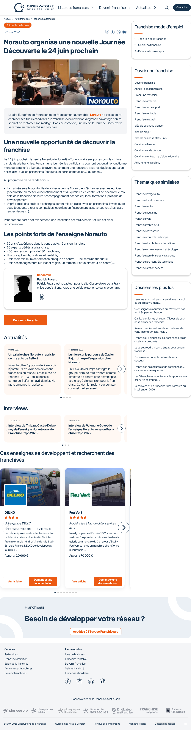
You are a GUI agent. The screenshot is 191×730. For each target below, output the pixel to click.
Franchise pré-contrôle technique (153, 261)
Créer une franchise (146, 94)
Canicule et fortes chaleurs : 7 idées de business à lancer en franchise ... (159, 320)
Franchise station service (148, 267)
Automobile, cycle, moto (18, 25)
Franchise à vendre (145, 101)
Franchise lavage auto (147, 194)
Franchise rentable (145, 113)
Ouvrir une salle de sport (148, 150)
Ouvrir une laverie (144, 144)
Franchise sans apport (147, 107)
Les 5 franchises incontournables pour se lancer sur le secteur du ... (160, 378)
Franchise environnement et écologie (156, 249)
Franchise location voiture (149, 200)
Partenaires (11, 654)
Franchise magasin (145, 119)
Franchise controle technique (151, 237)
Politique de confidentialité (107, 723)
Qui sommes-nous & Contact (70, 723)
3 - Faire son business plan (149, 51)
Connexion (181, 7)
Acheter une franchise (147, 162)
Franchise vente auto (146, 224)
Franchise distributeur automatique (154, 243)
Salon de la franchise (16, 663)
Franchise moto (143, 206)
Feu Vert (75, 512)
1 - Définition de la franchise (150, 38)
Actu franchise (22, 18)
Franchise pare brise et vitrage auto (154, 255)
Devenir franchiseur (15, 673)
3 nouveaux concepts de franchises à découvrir (155, 359)
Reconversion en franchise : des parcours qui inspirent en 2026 (160, 387)
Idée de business (75, 654)
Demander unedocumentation (43, 581)
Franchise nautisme (145, 212)
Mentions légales (137, 723)
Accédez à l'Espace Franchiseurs (95, 631)
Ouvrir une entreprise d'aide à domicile (156, 156)
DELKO (10, 512)
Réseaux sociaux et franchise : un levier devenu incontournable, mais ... (159, 330)
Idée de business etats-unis (150, 138)
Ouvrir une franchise (153, 70)
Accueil (7, 18)
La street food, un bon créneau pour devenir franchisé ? (159, 349)
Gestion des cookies (165, 723)
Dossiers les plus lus (154, 287)
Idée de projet (142, 131)
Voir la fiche (15, 581)
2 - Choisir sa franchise (147, 44)
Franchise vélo (142, 218)
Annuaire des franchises (148, 88)
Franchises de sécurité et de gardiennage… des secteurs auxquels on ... (159, 368)
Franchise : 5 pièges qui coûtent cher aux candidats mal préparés (160, 339)
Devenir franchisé (144, 82)
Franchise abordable (77, 673)
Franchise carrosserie (146, 230)
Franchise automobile (44, 18)
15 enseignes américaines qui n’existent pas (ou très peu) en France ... (159, 310)
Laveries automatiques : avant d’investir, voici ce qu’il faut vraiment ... (160, 301)
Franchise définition (15, 658)
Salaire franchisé (74, 668)
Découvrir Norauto (25, 320)
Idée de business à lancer (149, 125)
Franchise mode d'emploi (158, 27)
